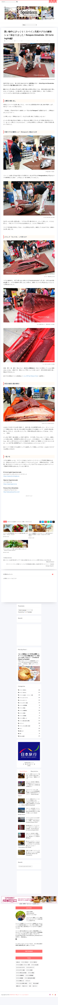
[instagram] (50, 1)
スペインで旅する (22, 690)
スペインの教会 (22, 707)
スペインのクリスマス (23, 697)
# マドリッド (28, 521)
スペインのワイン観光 (23, 702)
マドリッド (41, 41)
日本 (20, 733)
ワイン (20, 728)
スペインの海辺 (22, 713)
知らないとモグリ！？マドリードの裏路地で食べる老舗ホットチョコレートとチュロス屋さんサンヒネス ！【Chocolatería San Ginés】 (29, 844)
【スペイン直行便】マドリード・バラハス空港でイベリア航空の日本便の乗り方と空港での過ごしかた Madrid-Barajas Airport (29, 811)
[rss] (55, 1)
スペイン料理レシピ (23, 718)
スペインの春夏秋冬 (23, 710)
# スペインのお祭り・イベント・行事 (16, 521)
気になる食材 (47, 41)
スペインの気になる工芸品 (21, 972)
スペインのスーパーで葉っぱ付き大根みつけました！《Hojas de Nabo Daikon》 (15, 549)
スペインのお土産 (34, 964)
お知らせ (18, 962)
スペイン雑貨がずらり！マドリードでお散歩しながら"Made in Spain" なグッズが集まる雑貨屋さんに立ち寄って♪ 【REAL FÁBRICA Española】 (29, 802)
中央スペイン (24, 986)
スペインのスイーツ (23, 700)
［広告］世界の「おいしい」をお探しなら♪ (29, 903)
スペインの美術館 (22, 715)
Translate (29, 612)
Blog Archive (34, 771)
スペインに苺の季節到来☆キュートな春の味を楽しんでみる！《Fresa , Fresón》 (15, 534)
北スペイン (35, 986)
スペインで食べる (22, 692)
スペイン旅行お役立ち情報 (24, 720)
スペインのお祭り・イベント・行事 (30, 41)
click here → (24, 937)
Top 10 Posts (23, 771)
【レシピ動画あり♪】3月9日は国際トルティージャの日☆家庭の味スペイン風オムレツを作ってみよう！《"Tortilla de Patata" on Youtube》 (29, 656)
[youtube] (53, 1)
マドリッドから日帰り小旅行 (24, 725)
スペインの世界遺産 (23, 705)
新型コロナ (21, 731)
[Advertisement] (29, 507)
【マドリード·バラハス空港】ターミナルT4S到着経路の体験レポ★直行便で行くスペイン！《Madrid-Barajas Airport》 (29, 792)
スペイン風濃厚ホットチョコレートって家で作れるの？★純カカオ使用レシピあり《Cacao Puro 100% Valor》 (41, 534)
